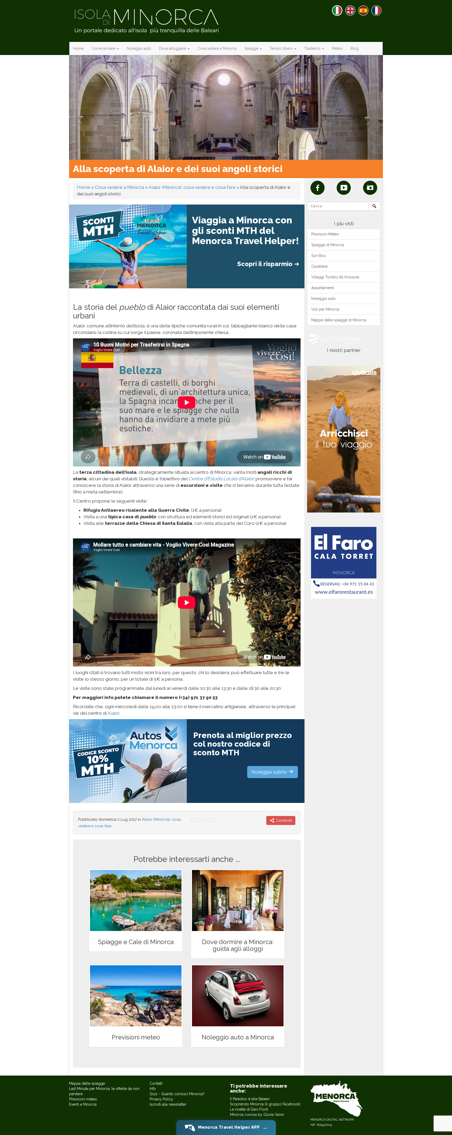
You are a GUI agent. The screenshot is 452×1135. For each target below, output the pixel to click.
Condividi (283, 820)
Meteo (337, 48)
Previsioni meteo (83, 1099)
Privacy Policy (161, 1099)
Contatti (156, 1083)
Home (78, 48)
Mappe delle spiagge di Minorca (338, 320)
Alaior (113, 713)
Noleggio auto (139, 48)
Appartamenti (322, 288)
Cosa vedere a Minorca (216, 48)
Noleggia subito (270, 772)
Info (153, 1089)
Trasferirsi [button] (312, 48)
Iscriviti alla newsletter (168, 1104)
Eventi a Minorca (83, 1104)
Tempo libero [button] (282, 48)
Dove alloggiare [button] (173, 48)
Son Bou (318, 256)
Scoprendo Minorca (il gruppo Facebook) (265, 1104)
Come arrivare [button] (104, 48)
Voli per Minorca (325, 309)
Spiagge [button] (251, 48)
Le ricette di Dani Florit (249, 1109)
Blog (355, 48)
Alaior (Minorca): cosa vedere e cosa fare (192, 187)
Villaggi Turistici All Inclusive (335, 277)
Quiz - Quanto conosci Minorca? (177, 1094)
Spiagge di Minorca (327, 245)
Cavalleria (319, 266)
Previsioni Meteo (325, 234)
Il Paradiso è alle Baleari (250, 1099)
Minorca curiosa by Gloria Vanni (257, 1114)
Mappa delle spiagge (87, 1083)
